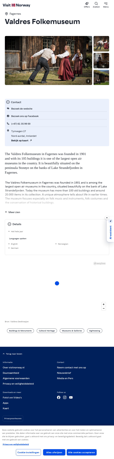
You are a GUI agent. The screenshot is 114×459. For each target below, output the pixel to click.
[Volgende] (88, 60)
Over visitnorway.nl (13, 367)
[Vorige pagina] (9, 60)
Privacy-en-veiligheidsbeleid (16, 444)
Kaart (6, 408)
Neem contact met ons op (71, 367)
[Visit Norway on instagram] (64, 397)
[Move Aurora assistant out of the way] (107, 218)
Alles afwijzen (54, 452)
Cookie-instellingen (28, 452)
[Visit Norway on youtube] (71, 397)
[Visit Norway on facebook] (58, 397)
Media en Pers (65, 378)
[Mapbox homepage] (99, 263)
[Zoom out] (104, 308)
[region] (57, 286)
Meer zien (14, 212)
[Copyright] (88, 81)
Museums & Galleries (72, 330)
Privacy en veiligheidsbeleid (18, 383)
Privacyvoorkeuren (13, 418)
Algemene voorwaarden (16, 378)
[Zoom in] (104, 304)
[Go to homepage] (20, 5)
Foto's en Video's (12, 397)
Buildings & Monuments (20, 330)
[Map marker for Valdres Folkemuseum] (57, 283)
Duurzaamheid (11, 372)
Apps (5, 402)
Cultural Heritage (47, 330)
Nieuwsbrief (64, 372)
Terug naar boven (14, 353)
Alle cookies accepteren (81, 452)
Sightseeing (94, 330)
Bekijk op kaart (19, 140)
